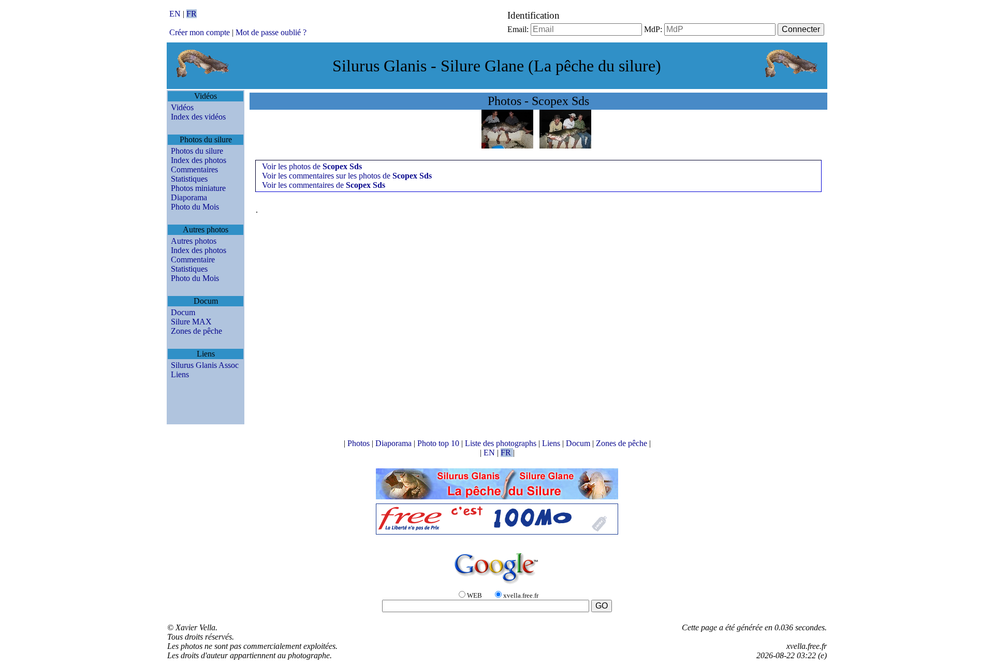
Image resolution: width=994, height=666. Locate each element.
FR (191, 13)
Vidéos (182, 107)
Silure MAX (191, 321)
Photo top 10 (439, 443)
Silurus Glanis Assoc (205, 365)
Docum (183, 312)
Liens (180, 374)
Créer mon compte (199, 32)
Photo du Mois (195, 206)
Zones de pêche (196, 331)
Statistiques (189, 178)
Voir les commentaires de (323, 185)
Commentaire (193, 259)
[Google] (497, 584)
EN (176, 13)
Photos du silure (197, 150)
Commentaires (194, 169)
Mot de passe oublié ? (271, 32)
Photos (359, 443)
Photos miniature (198, 188)
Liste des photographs (501, 443)
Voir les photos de (312, 166)
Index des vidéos (198, 116)
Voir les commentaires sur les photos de (347, 175)
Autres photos (193, 240)
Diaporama (189, 197)
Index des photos (198, 160)
